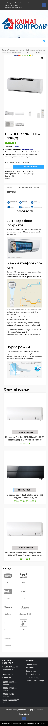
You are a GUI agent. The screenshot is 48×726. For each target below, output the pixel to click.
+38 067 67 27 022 (11, 5)
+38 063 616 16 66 (9, 694)
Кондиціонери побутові (16, 50)
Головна (5, 50)
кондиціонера (12, 274)
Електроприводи (33, 677)
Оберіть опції (24, 490)
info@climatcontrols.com (13, 7)
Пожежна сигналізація (35, 681)
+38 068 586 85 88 (9, 682)
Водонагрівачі (31, 671)
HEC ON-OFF (12, 52)
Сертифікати (24, 714)
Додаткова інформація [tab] (29, 187)
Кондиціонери (29, 174)
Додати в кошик (29, 166)
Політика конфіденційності (16, 710)
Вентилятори (31, 668)
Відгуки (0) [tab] (11, 192)
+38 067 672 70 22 (9, 688)
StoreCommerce (27, 723)
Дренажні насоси (33, 674)
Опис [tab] (9, 187)
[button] (42, 58)
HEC (12, 176)
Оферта (31, 710)
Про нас (40, 710)
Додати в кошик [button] (26, 432)
